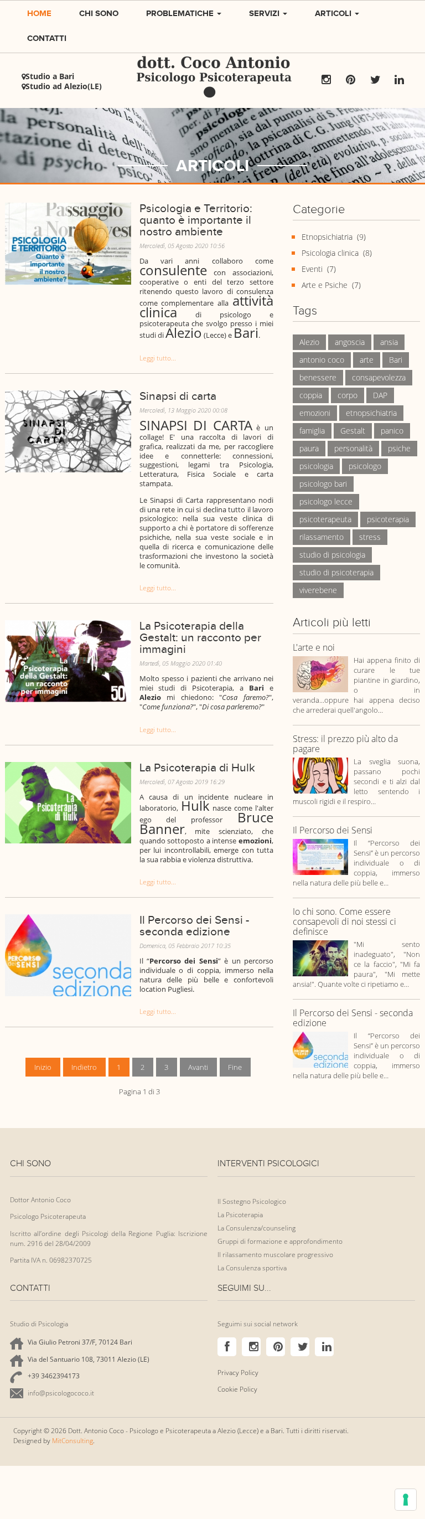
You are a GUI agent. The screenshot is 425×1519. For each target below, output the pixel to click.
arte (367, 359)
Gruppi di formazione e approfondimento (280, 1241)
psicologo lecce (326, 501)
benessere (317, 377)
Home (39, 13)
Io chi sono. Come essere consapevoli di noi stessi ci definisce (344, 922)
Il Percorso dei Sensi (332, 830)
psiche (399, 448)
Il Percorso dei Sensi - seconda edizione (194, 925)
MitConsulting (72, 1440)
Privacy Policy (237, 1372)
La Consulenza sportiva (252, 1268)
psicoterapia (388, 519)
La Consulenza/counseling (256, 1228)
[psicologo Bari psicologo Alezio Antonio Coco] (68, 955)
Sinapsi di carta (177, 396)
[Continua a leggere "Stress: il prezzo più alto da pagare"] (320, 775)
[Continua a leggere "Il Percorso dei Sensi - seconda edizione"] (320, 1049)
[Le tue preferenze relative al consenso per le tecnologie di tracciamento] (405, 1499)
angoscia (350, 342)
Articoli (334, 13)
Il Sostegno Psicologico (251, 1201)
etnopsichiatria (371, 413)
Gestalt (352, 430)
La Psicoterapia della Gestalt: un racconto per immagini (200, 637)
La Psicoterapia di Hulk (197, 767)
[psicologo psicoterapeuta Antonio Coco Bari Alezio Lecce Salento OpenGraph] (68, 802)
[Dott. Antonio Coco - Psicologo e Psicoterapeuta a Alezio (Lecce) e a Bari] (212, 53)
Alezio (309, 342)
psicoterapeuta (325, 519)
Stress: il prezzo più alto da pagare (345, 744)
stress (370, 537)
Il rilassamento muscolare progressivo (275, 1254)
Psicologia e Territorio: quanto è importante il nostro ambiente (195, 220)
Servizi (265, 13)
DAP (380, 395)
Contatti (46, 38)
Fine (235, 1067)
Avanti (198, 1067)
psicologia (316, 466)
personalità (353, 448)
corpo (347, 395)
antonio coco (321, 359)
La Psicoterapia (240, 1214)
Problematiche (181, 13)
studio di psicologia (332, 554)
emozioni (314, 413)
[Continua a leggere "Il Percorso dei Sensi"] (320, 856)
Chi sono (98, 13)
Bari (395, 359)
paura (309, 448)
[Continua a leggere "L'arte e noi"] (320, 673)
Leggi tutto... (157, 358)
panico (392, 430)
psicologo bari (323, 483)
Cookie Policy (237, 1389)
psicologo (365, 466)
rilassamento (321, 537)
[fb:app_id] (68, 243)
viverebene (318, 590)
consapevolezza (379, 377)
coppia (310, 395)
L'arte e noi (314, 647)
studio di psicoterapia (336, 572)
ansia (389, 342)
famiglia (312, 430)
